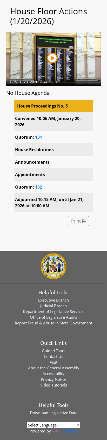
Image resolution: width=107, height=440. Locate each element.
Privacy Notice (53, 379)
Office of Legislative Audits (53, 317)
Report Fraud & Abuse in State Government (53, 322)
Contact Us (53, 356)
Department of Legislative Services (53, 311)
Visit (53, 362)
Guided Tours (53, 350)
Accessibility (53, 373)
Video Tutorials (53, 385)
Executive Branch (53, 300)
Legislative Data (63, 412)
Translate (70, 431)
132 (38, 187)
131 (38, 137)
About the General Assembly (53, 367)
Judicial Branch (53, 305)
